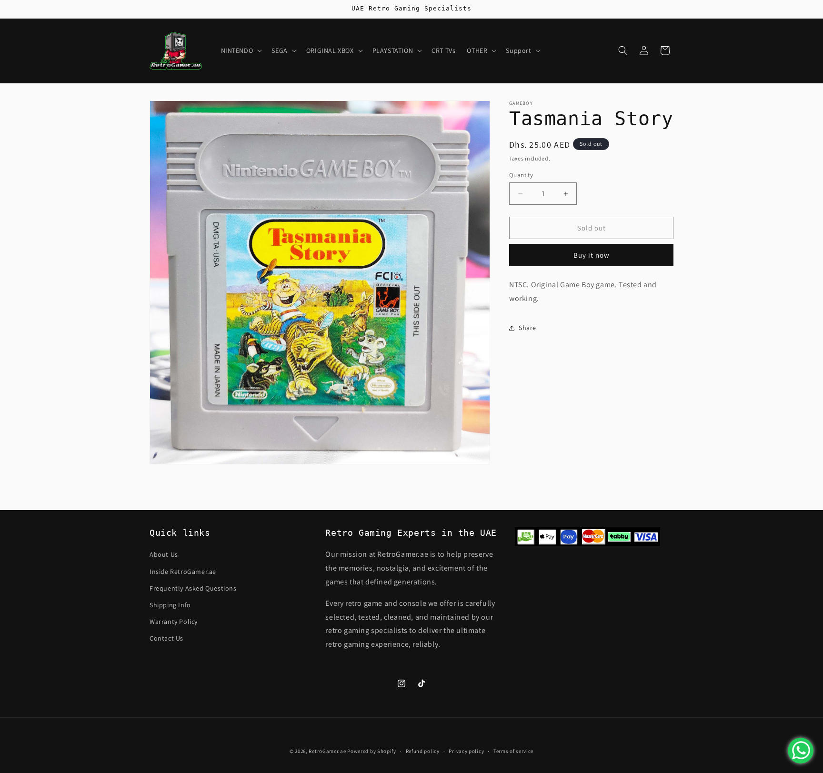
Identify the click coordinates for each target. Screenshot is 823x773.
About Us (164, 554)
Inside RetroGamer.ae (183, 571)
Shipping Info (170, 605)
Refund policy (423, 751)
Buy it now (591, 255)
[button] (240, 50)
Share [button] (527, 327)
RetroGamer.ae (327, 751)
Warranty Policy (174, 621)
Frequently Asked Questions (193, 588)
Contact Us (166, 638)
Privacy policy (466, 751)
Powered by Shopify (371, 751)
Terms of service (513, 751)
